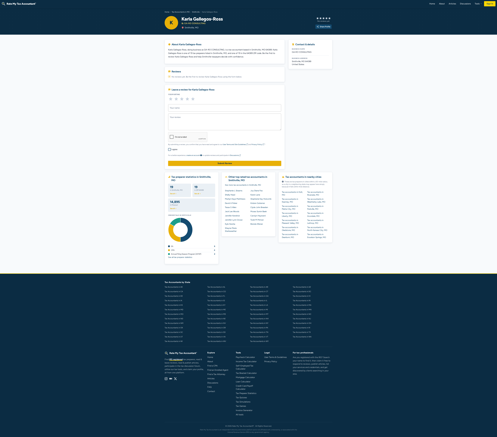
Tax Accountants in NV (216, 323)
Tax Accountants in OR (216, 328)
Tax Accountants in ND (174, 319)
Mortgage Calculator (245, 377)
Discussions (465, 3)
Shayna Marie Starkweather (231, 229)
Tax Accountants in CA (174, 291)
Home (432, 3)
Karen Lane (255, 195)
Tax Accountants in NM (174, 323)
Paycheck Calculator (245, 357)
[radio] (170, 98)
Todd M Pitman (257, 220)
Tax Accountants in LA (259, 305)
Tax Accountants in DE (174, 296)
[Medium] (170, 379)
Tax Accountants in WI (174, 341)
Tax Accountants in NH (259, 319)
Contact (211, 391)
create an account (193, 155)
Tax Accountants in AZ (302, 287)
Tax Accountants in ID (216, 300)
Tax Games (241, 406)
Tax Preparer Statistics (246, 393)
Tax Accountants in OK (174, 328)
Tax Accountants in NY (259, 323)
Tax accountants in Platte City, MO (290, 207)
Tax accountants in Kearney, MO (290, 200)
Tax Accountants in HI (301, 296)
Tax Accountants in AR (259, 287)
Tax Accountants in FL (216, 296)
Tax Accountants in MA (302, 305)
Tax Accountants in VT (259, 337)
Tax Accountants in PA (259, 328)
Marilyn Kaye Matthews (235, 199)
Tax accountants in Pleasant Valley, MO (290, 221)
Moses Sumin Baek (258, 211)
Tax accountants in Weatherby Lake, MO (316, 200)
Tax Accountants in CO (216, 291)
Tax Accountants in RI (301, 328)
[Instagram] (166, 379)
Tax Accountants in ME (216, 310)
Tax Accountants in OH (302, 323)
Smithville (196, 12)
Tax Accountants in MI (259, 310)
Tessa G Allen (230, 207)
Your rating (174, 94)
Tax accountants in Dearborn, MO (290, 235)
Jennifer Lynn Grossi (233, 220)
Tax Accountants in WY (259, 341)
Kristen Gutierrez (257, 203)
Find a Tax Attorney (216, 374)
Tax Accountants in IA (173, 300)
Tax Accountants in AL (216, 287)
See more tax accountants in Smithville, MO (243, 185)
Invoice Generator (244, 410)
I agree (174, 149)
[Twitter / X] (175, 379)
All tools (239, 414)
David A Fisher (231, 203)
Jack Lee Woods (232, 211)
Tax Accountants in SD (216, 332)
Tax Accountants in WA (302, 337)
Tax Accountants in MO (181, 12)
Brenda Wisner (256, 224)
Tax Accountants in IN (301, 300)
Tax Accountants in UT (174, 337)
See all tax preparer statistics (180, 257)
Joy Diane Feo (256, 190)
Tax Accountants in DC (302, 291)
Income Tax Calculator (246, 361)
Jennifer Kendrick (232, 216)
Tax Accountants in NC (302, 314)
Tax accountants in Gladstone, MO (290, 228)
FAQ (209, 387)
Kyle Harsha (230, 224)
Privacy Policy (256, 144)
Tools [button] (477, 3)
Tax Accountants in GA (259, 296)
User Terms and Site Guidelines (234, 144)
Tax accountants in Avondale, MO (315, 214)
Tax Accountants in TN (259, 332)
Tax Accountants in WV (216, 341)
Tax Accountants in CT (259, 291)
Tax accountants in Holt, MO (292, 193)
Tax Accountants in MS (216, 314)
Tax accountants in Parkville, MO (315, 207)
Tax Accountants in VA (216, 337)
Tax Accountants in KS (174, 305)
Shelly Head (230, 195)
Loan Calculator (243, 381)
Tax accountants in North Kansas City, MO (317, 228)
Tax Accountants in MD (174, 310)
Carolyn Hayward (258, 216)
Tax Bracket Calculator (246, 373)
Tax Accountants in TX (302, 332)
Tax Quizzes (241, 397)
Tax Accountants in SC (174, 332)
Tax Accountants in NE (216, 319)
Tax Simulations (243, 402)
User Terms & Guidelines (275, 357)
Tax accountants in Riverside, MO (315, 193)
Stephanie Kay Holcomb (260, 199)
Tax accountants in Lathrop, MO (315, 221)
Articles (452, 3)
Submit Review (225, 163)
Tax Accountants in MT (259, 314)
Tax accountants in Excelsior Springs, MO (316, 235)
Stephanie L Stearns (233, 190)
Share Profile (323, 26)
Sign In (490, 3)
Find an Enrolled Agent (217, 370)
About (442, 3)
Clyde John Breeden (259, 207)
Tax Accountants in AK (174, 287)
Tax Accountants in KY (216, 305)
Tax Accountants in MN (302, 310)
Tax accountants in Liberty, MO (290, 214)
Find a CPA (212, 365)
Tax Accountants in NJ (302, 319)
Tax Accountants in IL (258, 300)
